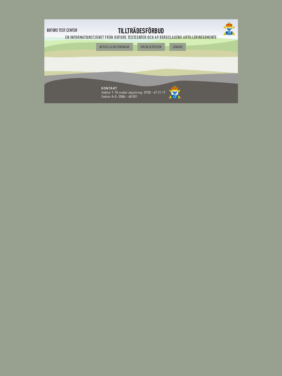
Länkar (178, 47)
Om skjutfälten (151, 47)
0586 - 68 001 (128, 96)
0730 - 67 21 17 (155, 92)
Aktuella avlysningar (114, 47)
